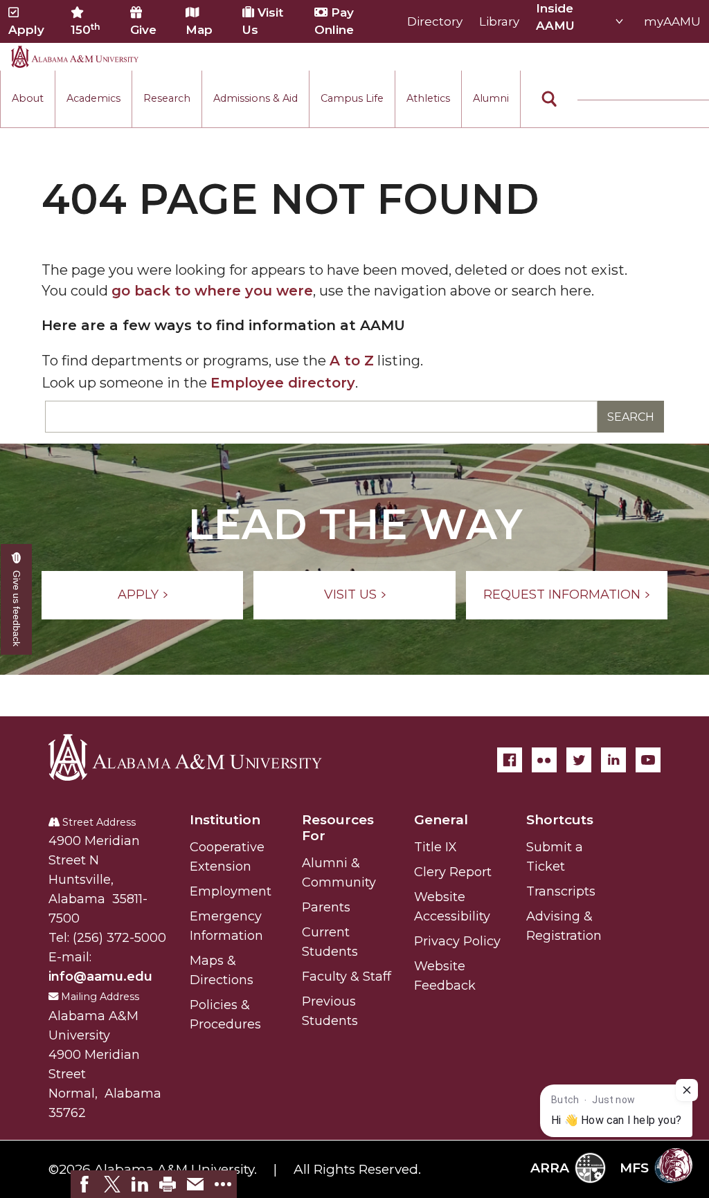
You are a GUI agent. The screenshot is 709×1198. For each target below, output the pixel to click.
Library (499, 21)
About (28, 98)
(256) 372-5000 (119, 937)
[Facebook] (509, 759)
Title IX (435, 847)
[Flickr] (544, 759)
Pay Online (334, 21)
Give (143, 30)
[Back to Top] (641, 967)
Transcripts (560, 891)
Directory (435, 21)
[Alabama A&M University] (197, 757)
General (441, 820)
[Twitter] (578, 759)
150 (85, 29)
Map (199, 30)
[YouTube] (648, 759)
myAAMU (672, 21)
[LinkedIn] (613, 759)
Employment (230, 891)
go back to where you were (212, 290)
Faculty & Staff (346, 976)
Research (166, 98)
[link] (84, 1184)
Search (630, 417)
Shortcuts (559, 820)
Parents (326, 907)
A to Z (352, 360)
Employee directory (282, 382)
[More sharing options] (223, 1184)
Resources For (338, 828)
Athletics (428, 98)
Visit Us (262, 21)
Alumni (491, 98)
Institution (225, 820)
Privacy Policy (457, 941)
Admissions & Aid (255, 98)
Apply (26, 30)
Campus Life (352, 98)
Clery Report (453, 872)
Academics (93, 98)
